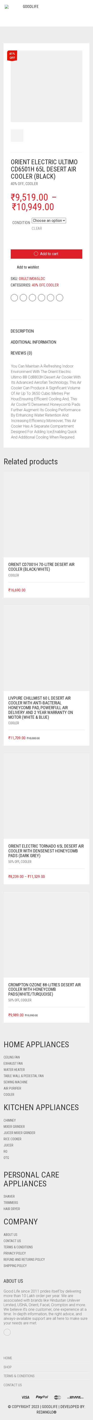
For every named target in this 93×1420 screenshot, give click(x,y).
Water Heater (14, 1070)
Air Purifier (12, 1088)
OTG (6, 1158)
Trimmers (11, 1203)
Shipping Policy (15, 1266)
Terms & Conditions (18, 1247)
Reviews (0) (21, 353)
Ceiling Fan (12, 1057)
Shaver (9, 1196)
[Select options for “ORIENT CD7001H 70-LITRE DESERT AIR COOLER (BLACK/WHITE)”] (82, 590)
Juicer (8, 1145)
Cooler (32, 183)
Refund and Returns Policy (24, 1259)
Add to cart (49, 254)
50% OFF (13, 862)
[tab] (46, 331)
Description (22, 331)
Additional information (33, 342)
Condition (21, 222)
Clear (37, 228)
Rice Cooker (12, 1139)
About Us (10, 1235)
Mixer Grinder (14, 1127)
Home (8, 1358)
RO (5, 1151)
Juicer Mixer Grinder (19, 1133)
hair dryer (12, 1209)
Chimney (10, 1120)
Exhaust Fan (13, 1063)
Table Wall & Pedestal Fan (24, 1076)
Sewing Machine (16, 1082)
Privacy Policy (15, 1253)
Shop (8, 1367)
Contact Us (12, 1241)
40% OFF (17, 183)
